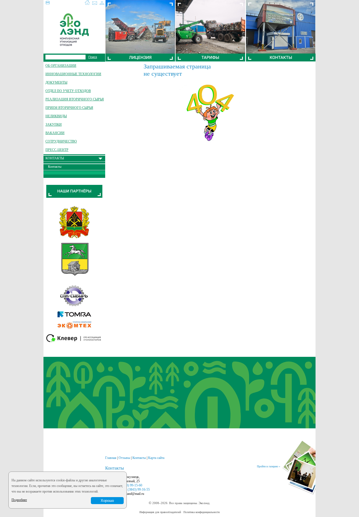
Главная (110, 458)
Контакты (139, 458)
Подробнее (19, 500)
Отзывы (124, 458)
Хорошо (107, 500)
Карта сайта (156, 458)
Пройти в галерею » (268, 466)
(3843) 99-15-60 (131, 485)
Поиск (92, 57)
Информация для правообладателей (160, 512)
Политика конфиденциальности (201, 512)
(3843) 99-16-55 (139, 489)
